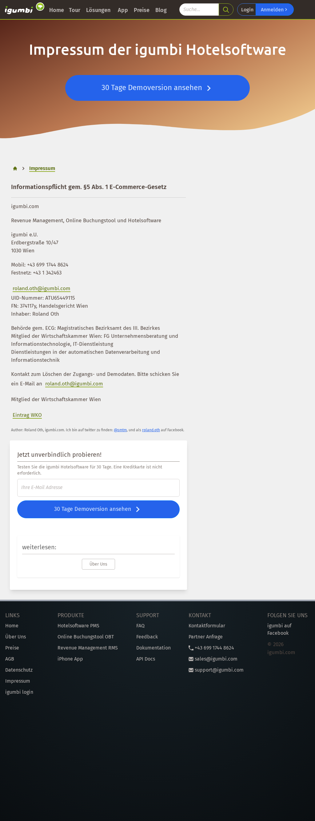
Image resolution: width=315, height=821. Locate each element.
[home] (24, 9)
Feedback (147, 637)
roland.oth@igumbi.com (41, 288)
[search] (226, 9)
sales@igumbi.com (215, 659)
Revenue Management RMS (88, 648)
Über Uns (98, 564)
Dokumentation (153, 648)
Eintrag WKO (27, 415)
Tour (74, 10)
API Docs (145, 659)
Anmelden (273, 10)
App (123, 10)
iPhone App (70, 659)
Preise (142, 10)
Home (56, 10)
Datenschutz (19, 670)
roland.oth (151, 430)
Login (247, 10)
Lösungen (98, 10)
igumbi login (19, 692)
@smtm (120, 430)
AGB (9, 659)
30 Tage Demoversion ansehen (153, 87)
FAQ (140, 626)
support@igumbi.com (218, 670)
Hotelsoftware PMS (78, 626)
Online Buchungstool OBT (86, 637)
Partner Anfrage (206, 637)
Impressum (17, 681)
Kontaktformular (207, 626)
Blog (161, 10)
